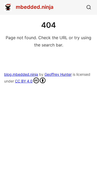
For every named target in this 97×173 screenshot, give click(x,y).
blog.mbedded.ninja (21, 74)
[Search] (89, 7)
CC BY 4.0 (24, 81)
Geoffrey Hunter (58, 74)
